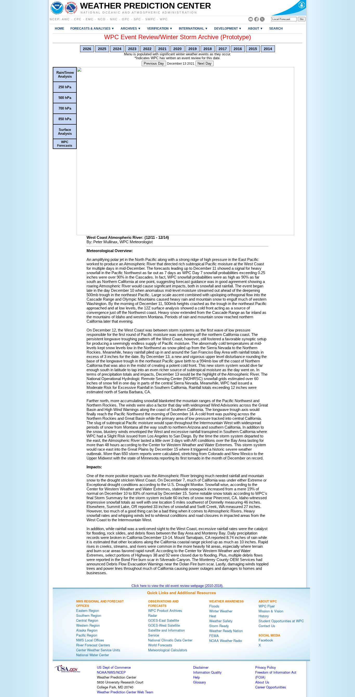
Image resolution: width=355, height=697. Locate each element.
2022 (147, 49)
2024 (117, 49)
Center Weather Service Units (98, 649)
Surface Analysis (65, 132)
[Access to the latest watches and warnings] (71, 8)
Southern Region (88, 615)
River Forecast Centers (93, 644)
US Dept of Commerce (114, 667)
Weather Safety (220, 620)
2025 (102, 49)
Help (196, 677)
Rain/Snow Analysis (65, 74)
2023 (132, 49)
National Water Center (92, 654)
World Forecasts (160, 644)
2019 (192, 49)
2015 (253, 49)
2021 (162, 49)
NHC (114, 19)
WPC (164, 19)
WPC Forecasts (64, 143)
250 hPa (64, 87)
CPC (78, 19)
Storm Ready (219, 625)
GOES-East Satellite (163, 620)
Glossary (199, 682)
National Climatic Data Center (170, 640)
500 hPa (64, 98)
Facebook (266, 640)
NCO (102, 19)
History (264, 615)
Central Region (87, 620)
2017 (223, 49)
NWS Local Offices (90, 640)
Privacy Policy (265, 667)
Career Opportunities (270, 687)
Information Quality (207, 672)
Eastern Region (87, 610)
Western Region (88, 625)
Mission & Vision (271, 610)
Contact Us (267, 625)
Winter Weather (220, 610)
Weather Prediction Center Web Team (125, 691)
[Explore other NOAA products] (57, 8)
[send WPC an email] (250, 20)
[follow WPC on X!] (262, 20)
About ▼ (255, 28)
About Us (262, 682)
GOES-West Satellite (164, 625)
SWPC (150, 19)
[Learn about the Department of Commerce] (288, 8)
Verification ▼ (160, 28)
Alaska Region (86, 630)
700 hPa (64, 108)
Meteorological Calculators (167, 649)
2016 (238, 49)
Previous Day (154, 63)
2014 (268, 49)
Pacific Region (86, 635)
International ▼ (193, 28)
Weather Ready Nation (226, 630)
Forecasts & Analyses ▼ (92, 28)
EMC (90, 19)
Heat (212, 615)
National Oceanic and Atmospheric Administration (139, 12)
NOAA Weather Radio (225, 640)
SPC (137, 19)
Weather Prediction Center (145, 5)
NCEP (55, 19)
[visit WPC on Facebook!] (256, 20)
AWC (66, 19)
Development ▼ (228, 28)
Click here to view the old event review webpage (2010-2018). (177, 586)
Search (276, 28)
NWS (111, 672)
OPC (126, 19)
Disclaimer (200, 667)
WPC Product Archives (165, 610)
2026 (87, 49)
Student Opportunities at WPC (281, 620)
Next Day (205, 63)
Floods (214, 606)
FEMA (214, 635)
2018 (207, 49)
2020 (177, 49)
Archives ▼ (131, 28)
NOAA (102, 672)
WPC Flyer (267, 606)
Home (59, 28)
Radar (152, 615)
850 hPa (64, 119)
